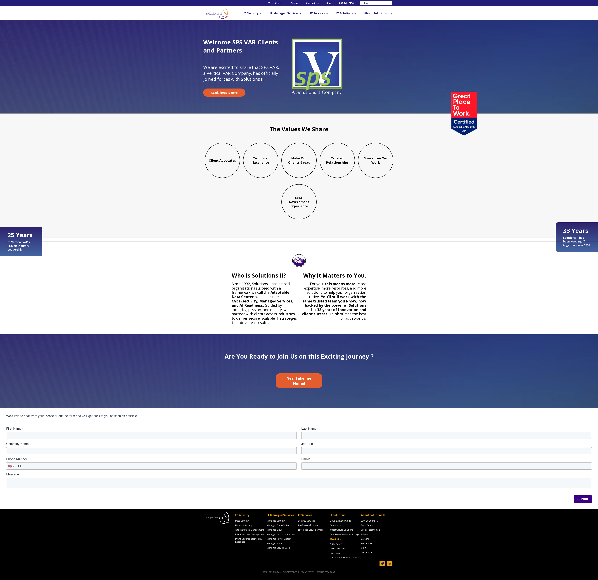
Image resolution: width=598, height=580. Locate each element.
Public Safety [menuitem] (336, 543)
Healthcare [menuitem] (335, 552)
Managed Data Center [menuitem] (278, 525)
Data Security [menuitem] (242, 520)
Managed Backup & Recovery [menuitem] (282, 534)
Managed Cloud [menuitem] (274, 529)
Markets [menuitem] (335, 539)
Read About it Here (224, 92)
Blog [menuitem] (328, 3)
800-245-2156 (346, 3)
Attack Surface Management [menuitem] (249, 529)
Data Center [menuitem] (336, 525)
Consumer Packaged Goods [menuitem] (344, 557)
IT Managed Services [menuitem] (284, 13)
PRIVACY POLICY (307, 572)
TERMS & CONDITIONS (326, 572)
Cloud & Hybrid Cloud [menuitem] (340, 520)
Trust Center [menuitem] (275, 3)
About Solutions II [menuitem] (376, 13)
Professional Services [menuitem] (309, 525)
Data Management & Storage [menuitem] (345, 534)
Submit (582, 499)
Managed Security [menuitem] (276, 520)
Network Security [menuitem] (243, 525)
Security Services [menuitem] (306, 520)
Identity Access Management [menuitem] (249, 534)
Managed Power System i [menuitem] (279, 538)
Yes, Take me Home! (299, 381)
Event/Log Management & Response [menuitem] (248, 540)
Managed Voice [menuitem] (274, 543)
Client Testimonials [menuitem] (370, 529)
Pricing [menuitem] (294, 3)
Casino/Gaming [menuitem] (337, 548)
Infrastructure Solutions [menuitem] (341, 529)
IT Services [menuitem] (317, 13)
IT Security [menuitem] (250, 13)
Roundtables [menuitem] (367, 543)
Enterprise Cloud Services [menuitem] (310, 529)
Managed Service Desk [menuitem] (278, 547)
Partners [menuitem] (365, 534)
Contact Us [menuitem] (312, 3)
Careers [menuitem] (365, 538)
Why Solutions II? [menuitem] (369, 520)
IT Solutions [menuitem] (344, 13)
